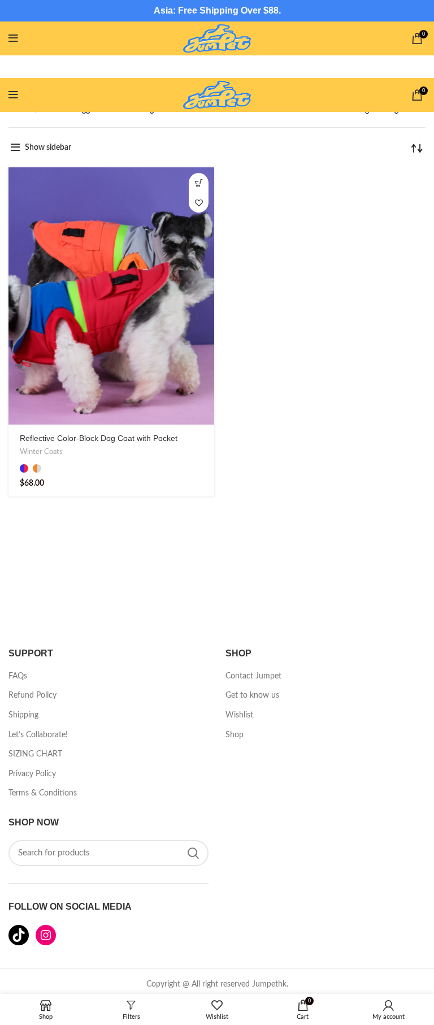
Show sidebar (48, 148)
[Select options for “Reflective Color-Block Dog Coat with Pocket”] (199, 183)
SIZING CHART (35, 754)
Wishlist (239, 715)
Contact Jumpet (253, 676)
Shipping (23, 715)
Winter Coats (41, 452)
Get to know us (252, 695)
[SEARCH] (193, 853)
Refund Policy (32, 695)
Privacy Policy (32, 774)
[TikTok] (18, 935)
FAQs (17, 676)
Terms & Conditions (42, 793)
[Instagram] (46, 935)
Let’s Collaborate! (38, 735)
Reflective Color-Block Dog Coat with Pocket (98, 438)
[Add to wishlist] (199, 203)
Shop (234, 735)
